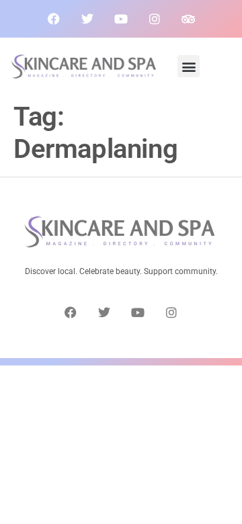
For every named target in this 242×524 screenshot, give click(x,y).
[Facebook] (54, 19)
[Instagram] (155, 19)
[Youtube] (121, 19)
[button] (188, 66)
